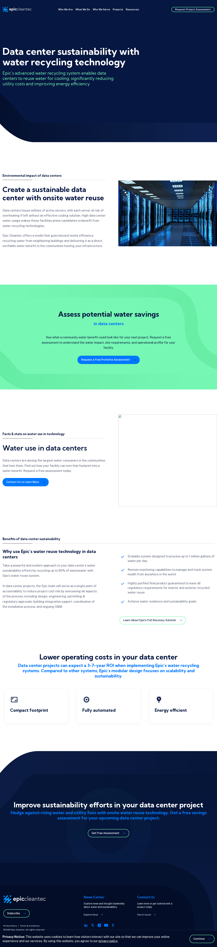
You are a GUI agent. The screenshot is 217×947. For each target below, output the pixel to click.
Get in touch (144, 914)
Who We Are (65, 9)
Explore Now (91, 914)
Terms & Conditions (30, 926)
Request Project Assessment (193, 9)
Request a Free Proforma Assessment (105, 359)
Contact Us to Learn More (22, 482)
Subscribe (13, 913)
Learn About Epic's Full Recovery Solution (149, 620)
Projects (118, 9)
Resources (132, 9)
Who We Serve (101, 9)
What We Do (82, 9)
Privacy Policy (10, 926)
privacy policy (107, 941)
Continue (199, 938)
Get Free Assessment (105, 833)
